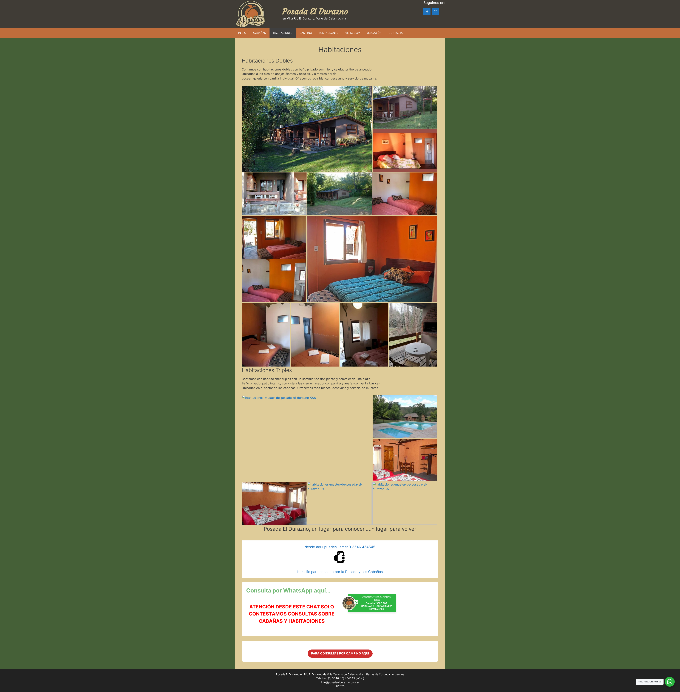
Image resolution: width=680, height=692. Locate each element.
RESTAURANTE (328, 33)
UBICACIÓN (374, 33)
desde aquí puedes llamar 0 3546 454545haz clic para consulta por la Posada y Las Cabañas (340, 559)
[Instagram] (435, 11)
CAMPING (305, 33)
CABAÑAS (259, 33)
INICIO (242, 33)
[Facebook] (426, 11)
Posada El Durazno (315, 11)
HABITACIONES (282, 33)
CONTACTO (396, 33)
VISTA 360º (352, 33)
